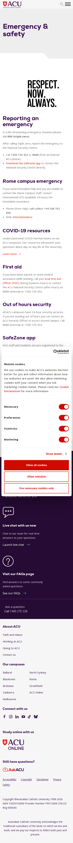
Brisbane (8, 686)
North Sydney (37, 672)
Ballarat (7, 672)
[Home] (17, 8)
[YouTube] (23, 717)
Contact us (9, 654)
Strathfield (35, 686)
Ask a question (15, 607)
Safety (6, 784)
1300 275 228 (18, 611)
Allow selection (36, 476)
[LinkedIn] (17, 717)
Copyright (26, 779)
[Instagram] (10, 717)
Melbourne (9, 699)
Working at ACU (12, 641)
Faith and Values (13, 634)
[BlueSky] (36, 717)
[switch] (64, 418)
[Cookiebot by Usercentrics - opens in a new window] (53, 352)
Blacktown (9, 679)
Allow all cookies (36, 465)
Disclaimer (42, 779)
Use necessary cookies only (36, 488)
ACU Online (36, 692)
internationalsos (22, 217)
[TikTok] (29, 717)
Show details (54, 453)
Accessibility (9, 779)
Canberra (8, 692)
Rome (33, 679)
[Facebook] (4, 717)
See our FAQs (11, 593)
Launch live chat (13, 545)
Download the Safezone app (23, 163)
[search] (61, 4)
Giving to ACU (11, 648)
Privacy (57, 779)
